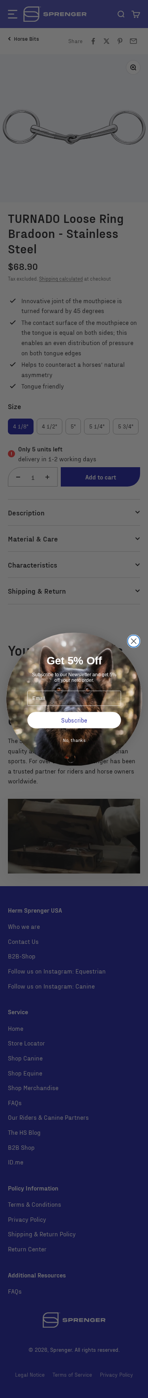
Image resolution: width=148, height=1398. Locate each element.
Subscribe (74, 719)
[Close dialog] (133, 641)
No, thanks (74, 740)
